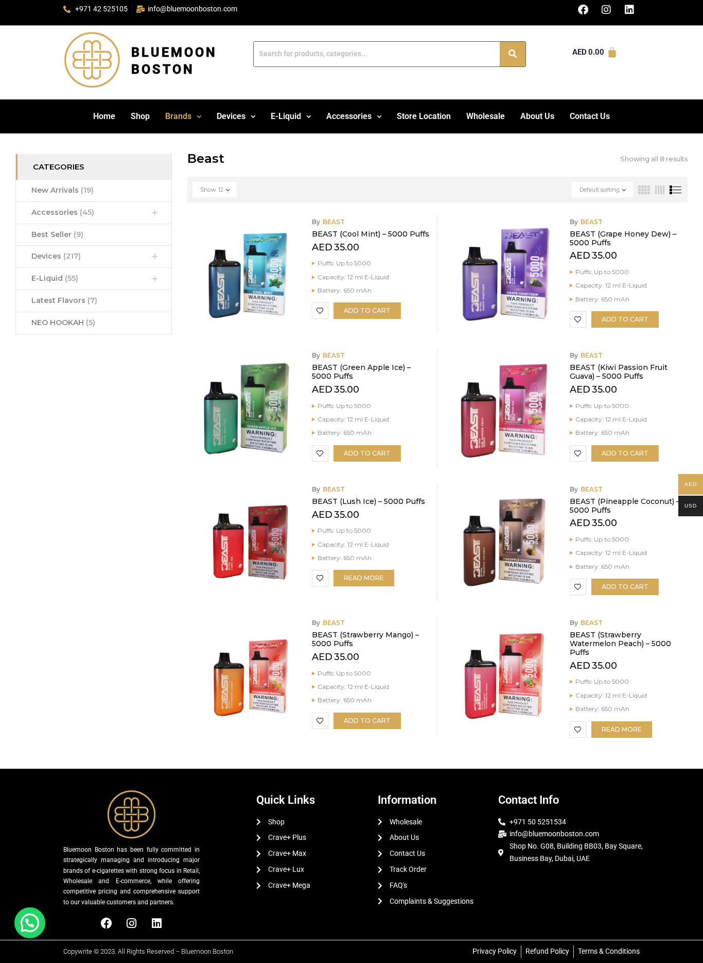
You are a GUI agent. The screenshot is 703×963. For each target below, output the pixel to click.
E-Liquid (286, 116)
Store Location (424, 116)
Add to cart (367, 310)
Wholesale (485, 116)
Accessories (349, 116)
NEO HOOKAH (63, 322)
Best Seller (57, 234)
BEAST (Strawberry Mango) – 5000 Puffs (365, 639)
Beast (334, 222)
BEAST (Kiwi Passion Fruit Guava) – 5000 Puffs (618, 372)
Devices (231, 116)
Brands (178, 116)
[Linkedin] (157, 923)
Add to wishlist (320, 310)
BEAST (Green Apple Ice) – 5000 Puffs (361, 372)
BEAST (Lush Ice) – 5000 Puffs (368, 501)
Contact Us (590, 116)
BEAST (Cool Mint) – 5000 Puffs (370, 234)
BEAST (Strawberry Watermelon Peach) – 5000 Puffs (620, 643)
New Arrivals (62, 190)
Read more (364, 578)
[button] (183, 116)
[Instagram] (131, 923)
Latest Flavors (64, 300)
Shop (140, 116)
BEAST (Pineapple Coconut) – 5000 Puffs (625, 506)
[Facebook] (106, 923)
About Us (537, 116)
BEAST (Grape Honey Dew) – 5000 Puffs (623, 238)
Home (104, 116)
